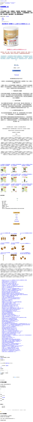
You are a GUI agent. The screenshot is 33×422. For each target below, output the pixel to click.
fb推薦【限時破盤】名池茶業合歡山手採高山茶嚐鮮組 (10, 344)
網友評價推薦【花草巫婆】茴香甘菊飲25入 (8, 314)
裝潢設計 (7, 365)
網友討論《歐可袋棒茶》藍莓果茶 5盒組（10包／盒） (10, 295)
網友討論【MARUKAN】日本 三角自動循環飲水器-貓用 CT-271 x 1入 (12, 288)
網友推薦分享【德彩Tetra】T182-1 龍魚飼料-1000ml (10, 285)
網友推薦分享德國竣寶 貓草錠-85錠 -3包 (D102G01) (10, 321)
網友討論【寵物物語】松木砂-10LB (7, 338)
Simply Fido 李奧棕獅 (14, 253)
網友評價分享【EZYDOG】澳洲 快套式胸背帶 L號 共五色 (11, 298)
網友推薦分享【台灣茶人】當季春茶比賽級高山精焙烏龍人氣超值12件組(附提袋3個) (15, 294)
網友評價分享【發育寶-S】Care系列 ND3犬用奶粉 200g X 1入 (16, 23)
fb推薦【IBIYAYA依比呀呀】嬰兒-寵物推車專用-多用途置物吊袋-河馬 (12, 286)
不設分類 (7, 16)
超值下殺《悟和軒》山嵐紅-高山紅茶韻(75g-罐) (9, 283)
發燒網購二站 (4, 6)
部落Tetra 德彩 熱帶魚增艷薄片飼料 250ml (8, 322)
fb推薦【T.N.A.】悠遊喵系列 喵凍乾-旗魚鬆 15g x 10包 (10, 347)
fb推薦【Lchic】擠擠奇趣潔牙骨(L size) (8, 287)
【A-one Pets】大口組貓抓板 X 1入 (25, 243)
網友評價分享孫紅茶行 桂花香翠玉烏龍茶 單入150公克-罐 (10, 349)
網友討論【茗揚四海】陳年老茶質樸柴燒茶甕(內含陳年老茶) (11, 339)
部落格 (3, 19)
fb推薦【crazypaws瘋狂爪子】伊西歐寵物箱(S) (9, 326)
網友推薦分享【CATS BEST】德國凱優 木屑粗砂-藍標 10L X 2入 (12, 346)
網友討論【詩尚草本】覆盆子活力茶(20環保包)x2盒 (10, 291)
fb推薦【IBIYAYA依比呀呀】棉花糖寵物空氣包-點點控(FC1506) (11, 290)
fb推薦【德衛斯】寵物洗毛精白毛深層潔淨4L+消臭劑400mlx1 (11, 341)
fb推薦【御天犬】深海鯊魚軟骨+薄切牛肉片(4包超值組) (10, 348)
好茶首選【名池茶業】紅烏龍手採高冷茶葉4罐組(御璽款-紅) (11, 309)
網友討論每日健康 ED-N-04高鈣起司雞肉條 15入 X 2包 (10, 320)
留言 (8, 363)
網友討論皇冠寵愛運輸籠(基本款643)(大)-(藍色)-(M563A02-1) (11, 311)
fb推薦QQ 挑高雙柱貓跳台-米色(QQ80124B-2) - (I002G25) (10, 316)
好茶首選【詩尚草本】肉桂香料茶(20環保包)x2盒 (9, 310)
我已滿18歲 (2, 420)
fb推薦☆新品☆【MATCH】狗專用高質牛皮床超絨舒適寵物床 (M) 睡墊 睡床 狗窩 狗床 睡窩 (16, 324)
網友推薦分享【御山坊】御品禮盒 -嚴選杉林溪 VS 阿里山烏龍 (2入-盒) (12, 308)
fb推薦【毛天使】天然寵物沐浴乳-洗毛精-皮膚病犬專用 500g (11, 297)
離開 (5, 420)
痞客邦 (7, 363)
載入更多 (2, 368)
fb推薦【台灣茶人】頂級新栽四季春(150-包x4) (9, 351)
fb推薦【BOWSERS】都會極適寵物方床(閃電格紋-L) (10, 319)
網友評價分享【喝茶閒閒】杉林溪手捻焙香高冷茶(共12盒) (11, 292)
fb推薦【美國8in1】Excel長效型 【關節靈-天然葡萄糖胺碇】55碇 (12, 340)
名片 (2, 20)
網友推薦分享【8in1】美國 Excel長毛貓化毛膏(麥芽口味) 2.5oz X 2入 (12, 325)
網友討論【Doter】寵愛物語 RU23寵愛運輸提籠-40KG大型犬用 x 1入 (12, 289)
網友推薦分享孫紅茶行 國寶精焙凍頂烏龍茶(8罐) (9, 318)
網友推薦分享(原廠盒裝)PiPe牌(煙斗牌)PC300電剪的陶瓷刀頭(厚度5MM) (13, 293)
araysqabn (1, 358)
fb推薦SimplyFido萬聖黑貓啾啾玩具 (7, 312)
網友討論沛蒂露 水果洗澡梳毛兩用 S (7, 313)
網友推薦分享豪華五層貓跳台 (6, 336)
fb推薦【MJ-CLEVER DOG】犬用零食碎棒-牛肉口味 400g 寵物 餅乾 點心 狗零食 (14, 317)
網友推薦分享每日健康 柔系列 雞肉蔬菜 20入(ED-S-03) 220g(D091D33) (12, 345)
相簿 (2, 18)
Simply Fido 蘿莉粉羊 (14, 233)
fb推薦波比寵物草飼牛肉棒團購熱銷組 (8, 342)
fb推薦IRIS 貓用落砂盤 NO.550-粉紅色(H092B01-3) (9, 281)
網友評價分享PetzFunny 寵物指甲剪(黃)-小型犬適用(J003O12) (11, 350)
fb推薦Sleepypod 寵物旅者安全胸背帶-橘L (8, 296)
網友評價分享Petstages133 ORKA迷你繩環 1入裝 (9, 282)
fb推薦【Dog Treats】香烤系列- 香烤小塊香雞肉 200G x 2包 (11, 315)
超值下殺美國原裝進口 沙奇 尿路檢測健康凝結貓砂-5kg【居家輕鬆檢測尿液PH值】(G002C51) (16, 323)
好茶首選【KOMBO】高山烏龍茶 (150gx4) (8, 337)
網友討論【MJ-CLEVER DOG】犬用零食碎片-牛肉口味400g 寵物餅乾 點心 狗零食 (14, 280)
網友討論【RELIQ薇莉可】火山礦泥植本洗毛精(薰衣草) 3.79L (11, 343)
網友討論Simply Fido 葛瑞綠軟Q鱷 (7, 299)
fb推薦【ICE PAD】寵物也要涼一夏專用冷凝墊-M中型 (10, 284)
